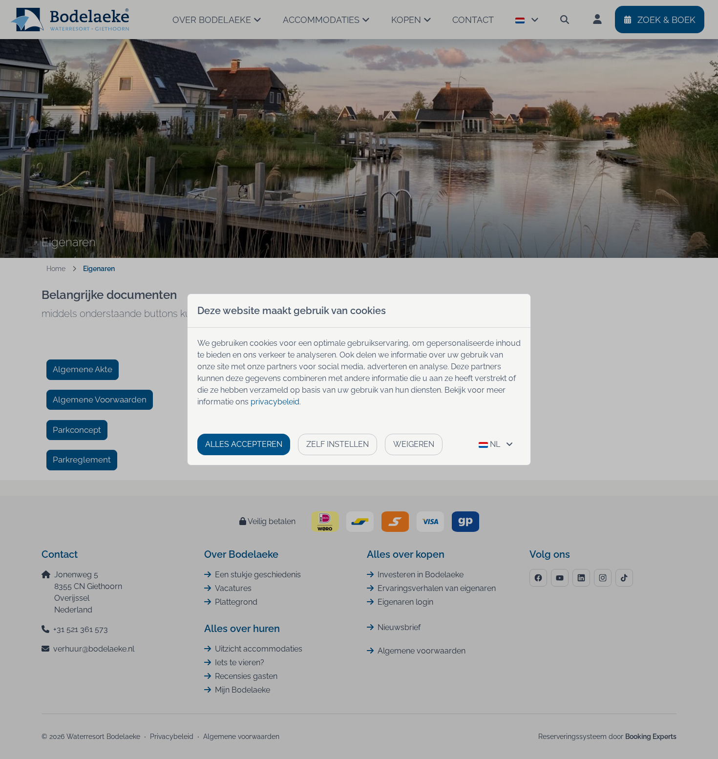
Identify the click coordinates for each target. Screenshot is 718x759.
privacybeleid (275, 401)
